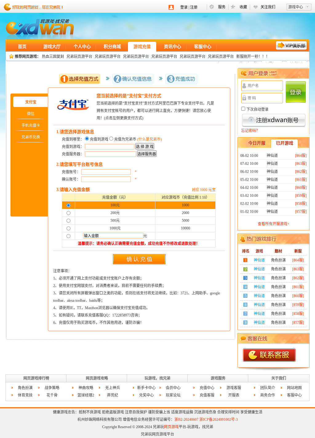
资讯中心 (172, 46)
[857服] (301, 211)
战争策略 (52, 388)
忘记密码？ (250, 131)
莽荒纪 (112, 395)
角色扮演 (25, 388)
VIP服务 (291, 45)
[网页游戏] (38, 6)
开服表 (233, 395)
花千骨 (52, 395)
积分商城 (112, 46)
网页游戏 (40, 29)
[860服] (301, 187)
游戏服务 (218, 378)
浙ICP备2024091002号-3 (218, 419)
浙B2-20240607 (186, 419)
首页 (22, 46)
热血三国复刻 (53, 56)
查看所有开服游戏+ (273, 224)
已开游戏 (284, 143)
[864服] (301, 155)
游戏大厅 (52, 46)
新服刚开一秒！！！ (252, 56)
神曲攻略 (85, 388)
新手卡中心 (146, 388)
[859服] (301, 195)
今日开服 (256, 143)
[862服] (301, 171)
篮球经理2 (86, 395)
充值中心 (207, 388)
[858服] (301, 203)
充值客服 (207, 395)
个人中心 (82, 46)
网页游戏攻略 (97, 378)
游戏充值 (142, 46)
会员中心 (173, 388)
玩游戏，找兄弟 (157, 378)
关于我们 (278, 378)
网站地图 (294, 388)
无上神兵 (112, 388)
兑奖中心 (146, 395)
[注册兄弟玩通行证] (273, 120)
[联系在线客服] (269, 355)
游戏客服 (233, 388)
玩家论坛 (173, 395)
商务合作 (267, 395)
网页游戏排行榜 (36, 378)
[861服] (301, 179)
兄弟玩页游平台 (79, 56)
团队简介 (267, 388)
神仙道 (272, 155)
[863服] (301, 163)
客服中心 (202, 46)
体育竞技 (25, 395)
